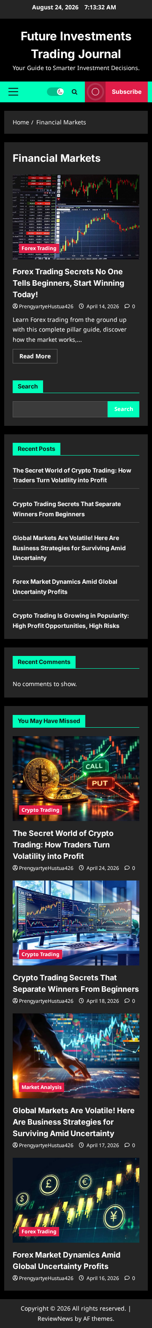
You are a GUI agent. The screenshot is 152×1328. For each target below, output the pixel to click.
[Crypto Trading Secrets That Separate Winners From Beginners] (76, 923)
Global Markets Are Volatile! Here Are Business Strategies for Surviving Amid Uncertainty (69, 548)
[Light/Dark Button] (55, 91)
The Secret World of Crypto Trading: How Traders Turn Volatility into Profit (63, 845)
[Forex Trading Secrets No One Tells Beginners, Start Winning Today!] (76, 216)
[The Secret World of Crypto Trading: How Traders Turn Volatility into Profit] (76, 778)
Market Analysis (42, 1087)
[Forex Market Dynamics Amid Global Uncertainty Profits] (76, 1200)
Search (28, 386)
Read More (38, 357)
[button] (13, 92)
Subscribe (126, 91)
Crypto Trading (41, 809)
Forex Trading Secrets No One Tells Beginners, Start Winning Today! (68, 283)
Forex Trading (39, 248)
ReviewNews (55, 1318)
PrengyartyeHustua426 (46, 306)
